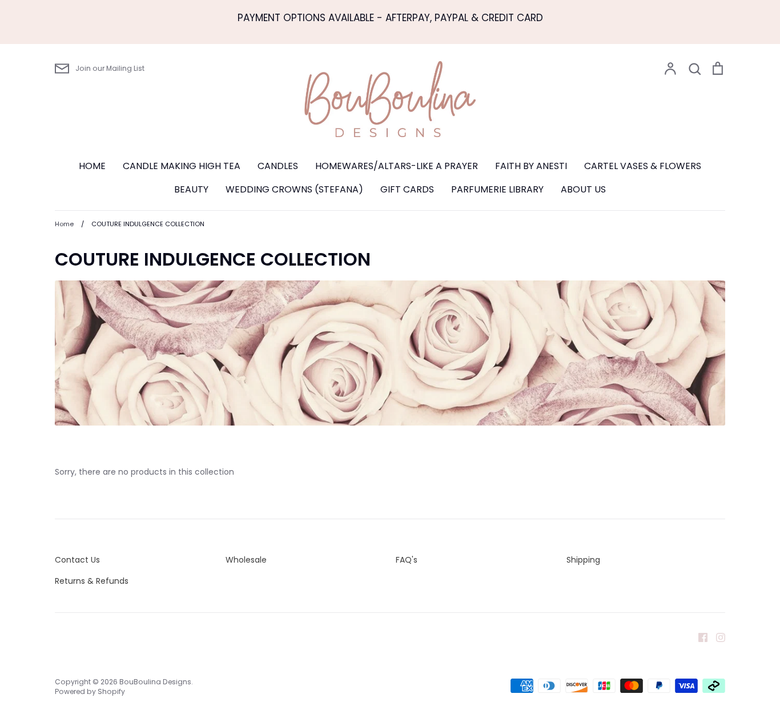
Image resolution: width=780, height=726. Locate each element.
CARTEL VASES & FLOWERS (642, 166)
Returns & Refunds (91, 581)
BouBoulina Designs (155, 682)
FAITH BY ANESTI (531, 166)
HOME (92, 166)
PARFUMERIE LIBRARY (497, 189)
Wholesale (246, 559)
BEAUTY (191, 189)
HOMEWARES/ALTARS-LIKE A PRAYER (396, 166)
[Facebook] (698, 636)
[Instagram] (716, 636)
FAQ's (406, 559)
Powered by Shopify (90, 691)
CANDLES (278, 166)
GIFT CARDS (407, 189)
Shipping (583, 559)
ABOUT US (583, 189)
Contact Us (77, 559)
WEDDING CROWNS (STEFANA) (294, 189)
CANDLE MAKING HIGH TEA (181, 166)
